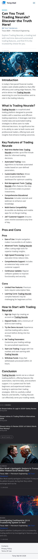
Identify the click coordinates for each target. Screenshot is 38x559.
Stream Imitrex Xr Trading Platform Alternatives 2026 (17, 417)
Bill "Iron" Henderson (9, 28)
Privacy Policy (6, 549)
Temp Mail (16, 556)
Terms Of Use (6, 551)
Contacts (4, 546)
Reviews (4, 10)
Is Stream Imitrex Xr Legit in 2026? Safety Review (18, 409)
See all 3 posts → (6, 437)
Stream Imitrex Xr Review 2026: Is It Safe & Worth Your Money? (18, 427)
